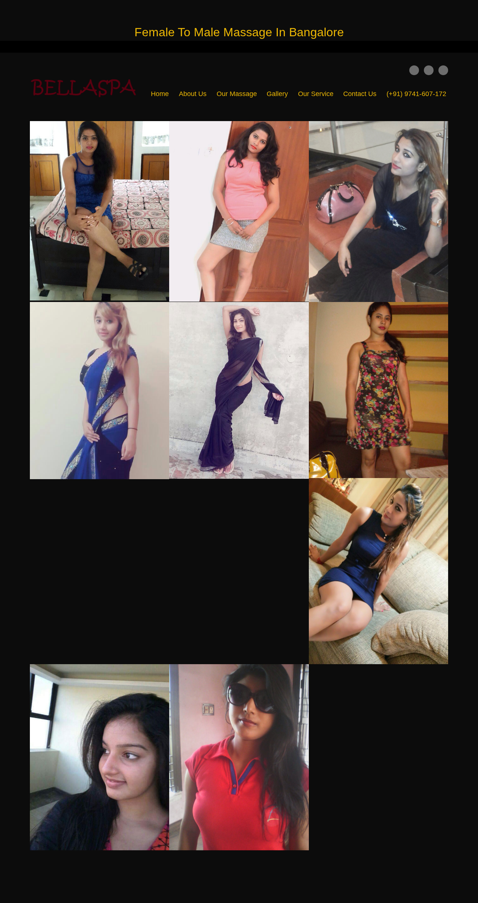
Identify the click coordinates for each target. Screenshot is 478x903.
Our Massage (237, 94)
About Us (193, 94)
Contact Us (359, 94)
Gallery (277, 94)
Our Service (315, 94)
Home (160, 94)
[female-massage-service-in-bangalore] (86, 87)
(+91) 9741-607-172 (416, 94)
